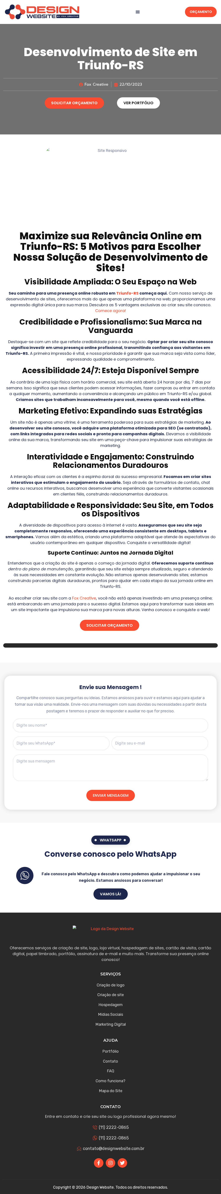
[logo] (42, 11)
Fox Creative (84, 598)
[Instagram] (110, 1163)
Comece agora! (110, 310)
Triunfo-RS (127, 293)
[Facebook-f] (98, 1163)
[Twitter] (122, 1163)
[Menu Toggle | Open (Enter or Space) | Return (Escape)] (138, 12)
